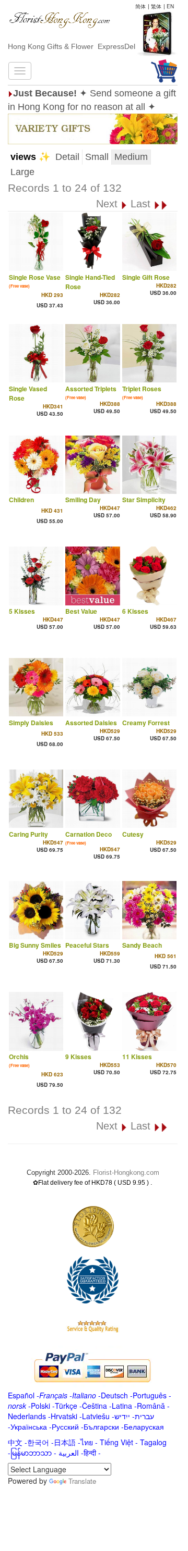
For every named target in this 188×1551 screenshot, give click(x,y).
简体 (140, 6)
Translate (82, 1481)
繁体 (156, 6)
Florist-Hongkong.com (126, 1172)
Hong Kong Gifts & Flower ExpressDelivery (79, 46)
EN (170, 6)
